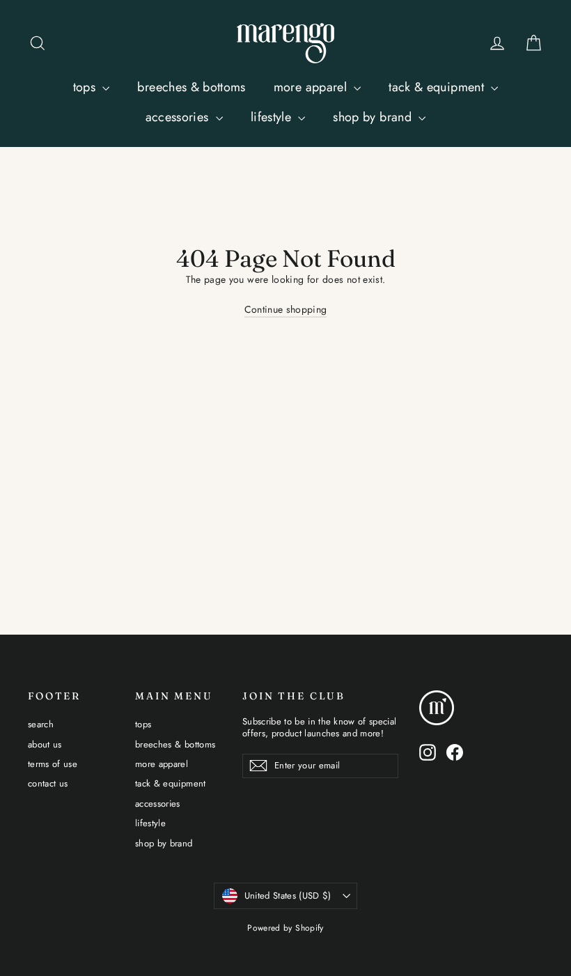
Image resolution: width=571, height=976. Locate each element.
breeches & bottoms (191, 87)
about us (45, 744)
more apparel (312, 87)
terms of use (52, 763)
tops (86, 87)
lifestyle (273, 117)
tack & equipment (438, 87)
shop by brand (374, 117)
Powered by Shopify (285, 928)
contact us (48, 783)
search (41, 724)
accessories (179, 117)
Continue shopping (285, 309)
